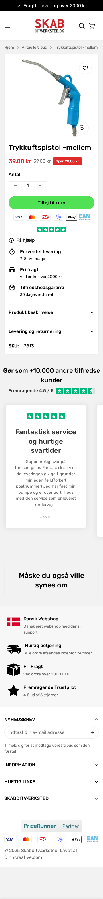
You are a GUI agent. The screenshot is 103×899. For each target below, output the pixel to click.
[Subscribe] (92, 732)
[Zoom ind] (82, 128)
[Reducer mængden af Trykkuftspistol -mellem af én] (15, 185)
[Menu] (7, 25)
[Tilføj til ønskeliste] (85, 68)
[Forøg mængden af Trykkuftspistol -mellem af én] (40, 185)
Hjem (9, 47)
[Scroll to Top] (92, 869)
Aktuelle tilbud (34, 47)
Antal (14, 174)
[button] (81, 25)
